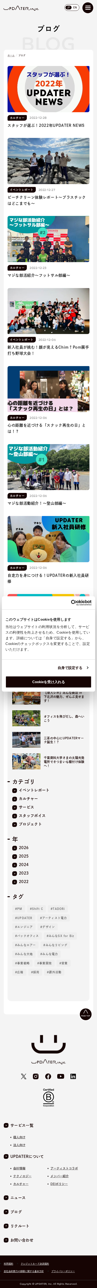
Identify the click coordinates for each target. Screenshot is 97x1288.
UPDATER (24, 917)
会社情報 (19, 1168)
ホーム (11, 55)
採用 (36, 972)
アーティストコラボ (64, 1168)
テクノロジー (22, 1176)
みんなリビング (56, 945)
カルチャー (20, 1183)
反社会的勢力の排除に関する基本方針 (24, 1271)
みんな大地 (25, 954)
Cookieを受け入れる (48, 682)
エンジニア (25, 926)
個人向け (19, 1137)
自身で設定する (70, 668)
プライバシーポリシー (63, 1271)
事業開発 (45, 963)
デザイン (48, 926)
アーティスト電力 (54, 917)
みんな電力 (50, 954)
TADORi (59, 908)
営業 (64, 963)
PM (19, 908)
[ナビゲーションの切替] (87, 7)
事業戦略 (23, 963)
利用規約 (8, 1264)
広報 (20, 972)
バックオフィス (28, 935)
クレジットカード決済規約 (35, 1264)
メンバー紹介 (59, 1176)
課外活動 (55, 972)
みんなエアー (26, 945)
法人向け (19, 1145)
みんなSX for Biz (61, 935)
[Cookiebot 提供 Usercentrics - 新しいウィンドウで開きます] (71, 603)
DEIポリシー (59, 1183)
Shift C (37, 908)
